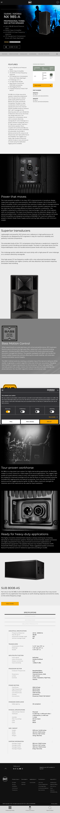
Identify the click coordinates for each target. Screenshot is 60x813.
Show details (52, 417)
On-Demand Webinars (43, 788)
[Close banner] (57, 390)
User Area (40, 782)
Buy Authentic (41, 790)
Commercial (15, 788)
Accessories (32, 54)
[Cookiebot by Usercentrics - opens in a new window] (48, 390)
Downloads (23, 54)
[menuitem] (54, 803)
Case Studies (32, 782)
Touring (13, 784)
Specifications (13, 54)
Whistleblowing (53, 792)
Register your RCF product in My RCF (47, 768)
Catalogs (23, 782)
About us (52, 790)
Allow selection (30, 421)
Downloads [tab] (30, 616)
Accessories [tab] (30, 620)
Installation (14, 786)
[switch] (23, 411)
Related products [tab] (30, 624)
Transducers (14, 790)
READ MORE (10, 603)
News (51, 788)
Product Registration (43, 784)
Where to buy (13, 47)
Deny (11, 421)
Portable (14, 782)
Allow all (49, 421)
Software (23, 784)
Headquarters (53, 782)
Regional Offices (53, 784)
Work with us (53, 786)
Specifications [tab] (30, 612)
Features (4, 54)
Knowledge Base (42, 786)
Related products (44, 54)
